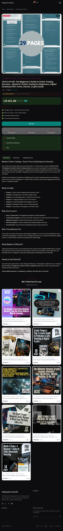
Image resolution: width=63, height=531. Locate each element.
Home (3, 9)
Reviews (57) (16, 157)
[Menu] (60, 3)
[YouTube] (12, 503)
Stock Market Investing (24, 78)
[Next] (59, 43)
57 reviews (8, 89)
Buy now (31, 123)
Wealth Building (10, 9)
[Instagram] (3, 503)
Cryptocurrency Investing (21, 9)
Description (6, 157)
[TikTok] (9, 503)
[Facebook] (6, 503)
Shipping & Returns (28, 157)
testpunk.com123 (8, 3)
